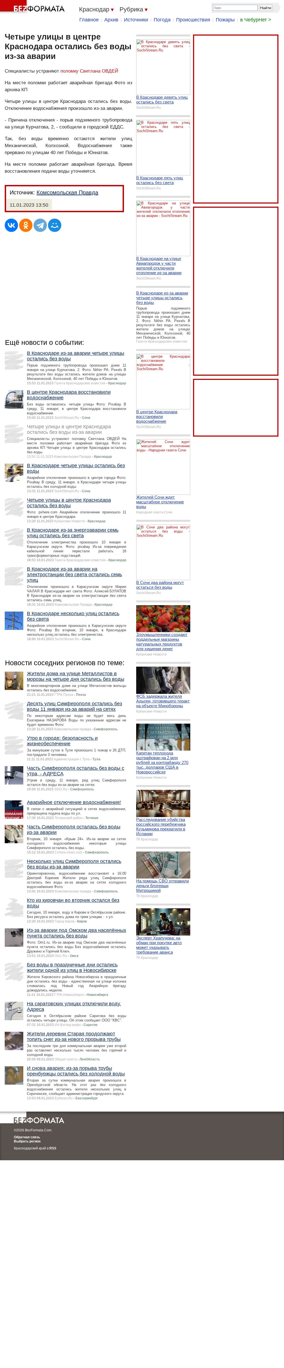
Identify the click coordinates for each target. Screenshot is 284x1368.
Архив (111, 20)
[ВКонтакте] (11, 225)
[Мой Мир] (54, 225)
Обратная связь (27, 1137)
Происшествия (193, 20)
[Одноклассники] (25, 225)
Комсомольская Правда (67, 192)
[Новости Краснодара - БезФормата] (33, 7)
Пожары (225, 20)
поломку (69, 71)
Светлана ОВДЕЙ (99, 71)
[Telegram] (40, 225)
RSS (52, 1148)
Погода (162, 20)
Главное (89, 20)
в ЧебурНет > (255, 20)
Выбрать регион (27, 1141)
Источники (136, 20)
